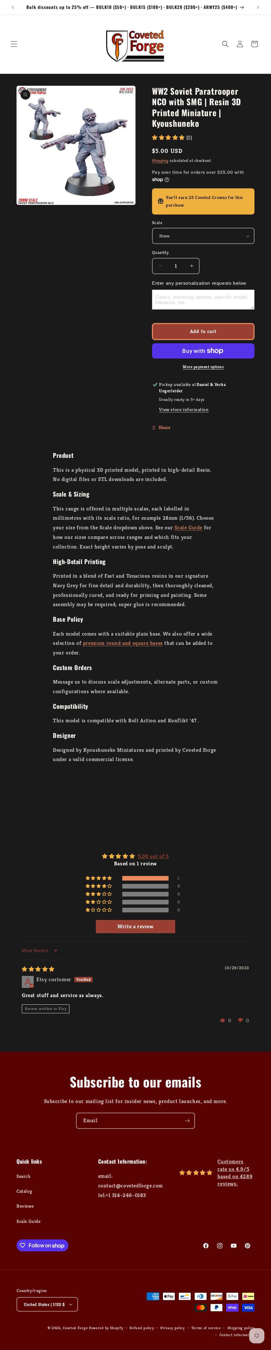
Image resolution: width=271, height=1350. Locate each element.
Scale (157, 222)
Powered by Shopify (106, 1328)
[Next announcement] (258, 7)
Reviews (25, 1206)
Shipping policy (241, 1328)
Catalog (24, 1191)
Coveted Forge (75, 1328)
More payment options (203, 366)
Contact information (236, 1334)
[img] (38, 969)
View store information (184, 409)
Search (24, 1176)
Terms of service (206, 1328)
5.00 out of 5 (153, 856)
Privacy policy (172, 1328)
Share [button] (165, 427)
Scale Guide (188, 527)
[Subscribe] (187, 1121)
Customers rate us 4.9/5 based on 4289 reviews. (234, 1172)
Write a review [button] (135, 926)
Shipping (160, 160)
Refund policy (142, 1328)
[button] (14, 44)
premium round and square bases (123, 643)
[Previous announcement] (13, 7)
